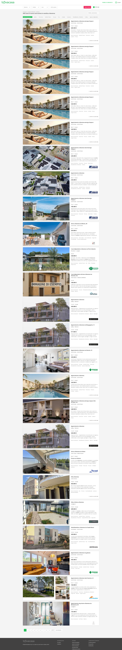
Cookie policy (90, 645)
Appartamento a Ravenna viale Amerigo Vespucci (81, 148)
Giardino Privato (48, 17)
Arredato (63, 17)
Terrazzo (54, 17)
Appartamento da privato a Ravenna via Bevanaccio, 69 (81, 604)
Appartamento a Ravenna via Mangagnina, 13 (82, 325)
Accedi (119, 2)
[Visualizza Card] (96, 7)
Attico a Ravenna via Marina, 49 (79, 223)
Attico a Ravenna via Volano (78, 451)
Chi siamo (59, 642)
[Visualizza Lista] (94, 7)
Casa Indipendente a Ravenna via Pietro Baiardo (83, 249)
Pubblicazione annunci (76, 649)
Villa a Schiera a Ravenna (77, 502)
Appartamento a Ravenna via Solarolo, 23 (81, 350)
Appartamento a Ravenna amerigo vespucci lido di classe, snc (83, 401)
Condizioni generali (91, 642)
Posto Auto (41, 17)
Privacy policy (90, 644)
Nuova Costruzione (27, 17)
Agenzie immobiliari (75, 644)
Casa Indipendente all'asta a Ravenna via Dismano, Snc (81, 275)
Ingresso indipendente (94, 17)
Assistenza (59, 644)
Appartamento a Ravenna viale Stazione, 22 (82, 578)
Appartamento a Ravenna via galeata (80, 552)
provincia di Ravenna (31, 11)
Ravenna (37, 11)
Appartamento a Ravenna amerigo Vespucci (82, 21)
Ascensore (69, 17)
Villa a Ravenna (75, 477)
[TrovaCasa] (8, 2)
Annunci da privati (75, 645)
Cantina (86, 17)
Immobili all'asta (75, 647)
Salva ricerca (87, 7)
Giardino (35, 17)
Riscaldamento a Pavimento (78, 17)
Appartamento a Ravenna (77, 173)
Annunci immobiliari (75, 642)
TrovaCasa (25, 11)
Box (59, 17)
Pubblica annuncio (107, 2)
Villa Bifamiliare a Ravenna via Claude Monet (82, 527)
